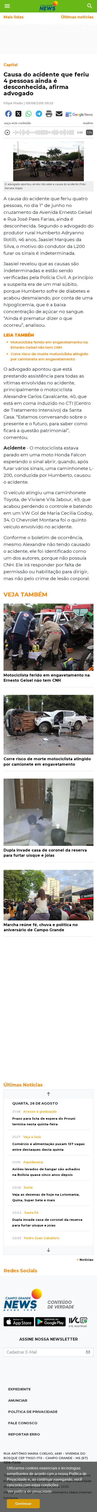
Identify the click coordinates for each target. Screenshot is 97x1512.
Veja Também (25, 594)
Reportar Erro (24, 1434)
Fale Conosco (22, 1423)
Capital (11, 65)
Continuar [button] (23, 1503)
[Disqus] (48, 1007)
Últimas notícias (77, 17)
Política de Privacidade (32, 1412)
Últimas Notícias (23, 1085)
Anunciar (17, 1400)
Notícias (85, 1259)
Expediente (19, 1389)
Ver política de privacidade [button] (30, 1491)
